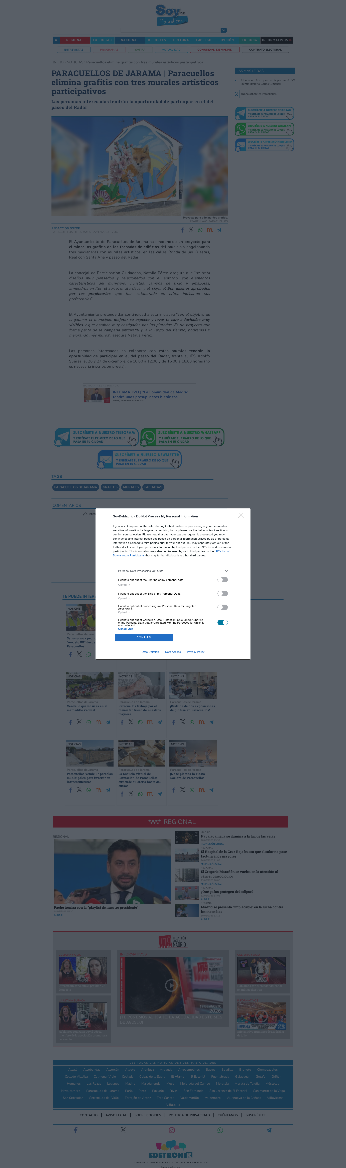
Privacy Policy (195, 651)
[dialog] (173, 584)
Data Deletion (150, 651)
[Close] (242, 516)
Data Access (173, 651)
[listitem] (173, 571)
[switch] (222, 579)
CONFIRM (144, 637)
